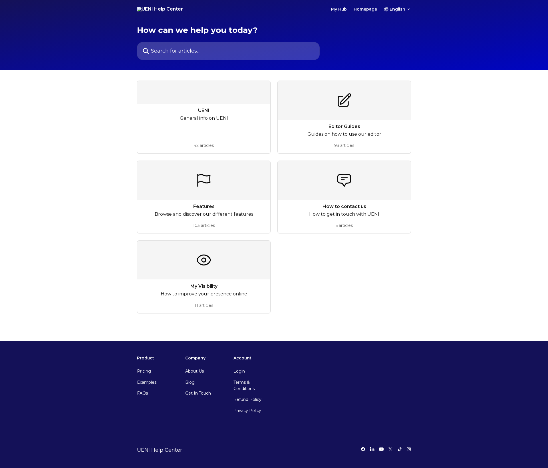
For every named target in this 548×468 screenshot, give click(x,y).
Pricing (144, 371)
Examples (146, 382)
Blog (190, 382)
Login (239, 371)
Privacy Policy (247, 410)
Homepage (365, 9)
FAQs (142, 393)
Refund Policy (247, 399)
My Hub (339, 9)
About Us (194, 371)
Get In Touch (198, 393)
